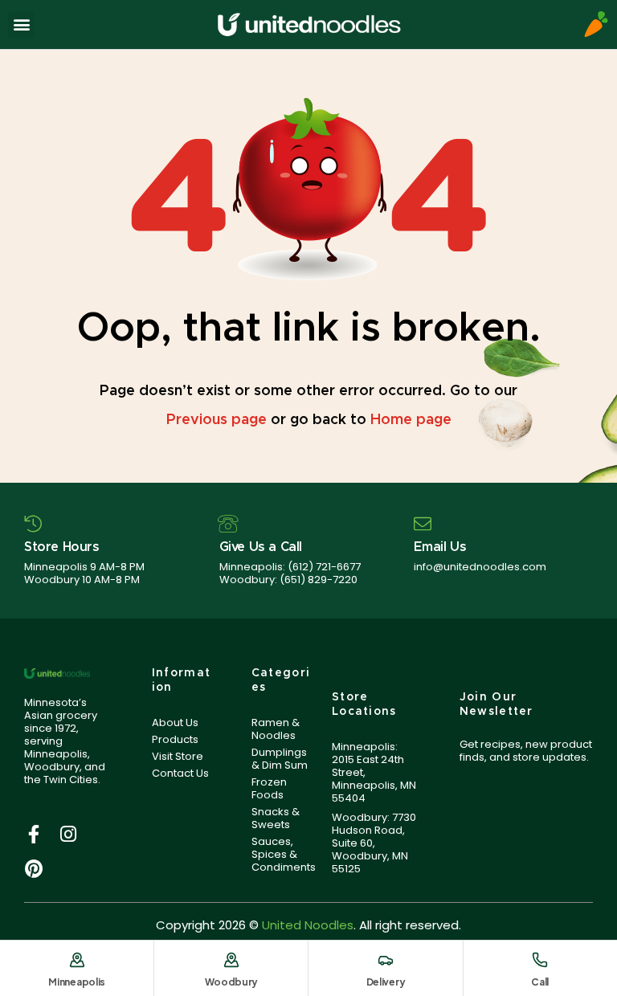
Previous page (216, 420)
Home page (411, 420)
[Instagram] (68, 834)
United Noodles (307, 924)
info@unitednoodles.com (480, 566)
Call (540, 982)
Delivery (386, 982)
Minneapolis (76, 982)
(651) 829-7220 (319, 579)
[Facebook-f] (33, 834)
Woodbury (232, 982)
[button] (21, 24)
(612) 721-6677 (324, 566)
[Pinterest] (33, 868)
